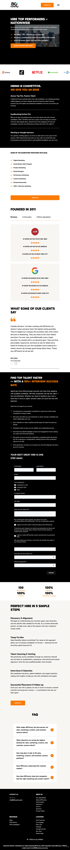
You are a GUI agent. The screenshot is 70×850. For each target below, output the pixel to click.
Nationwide (39, 833)
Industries (39, 804)
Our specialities (41, 798)
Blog (10, 820)
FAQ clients (13, 822)
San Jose (39, 831)
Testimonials (40, 802)
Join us (38, 806)
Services (38, 809)
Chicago (38, 827)
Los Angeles (40, 822)
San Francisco (40, 820)
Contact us (35, 197)
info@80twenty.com (15, 800)
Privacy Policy (40, 811)
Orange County (41, 829)
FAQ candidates (14, 824)
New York (39, 824)
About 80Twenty (41, 800)
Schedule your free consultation (23, 45)
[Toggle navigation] (58, 5)
